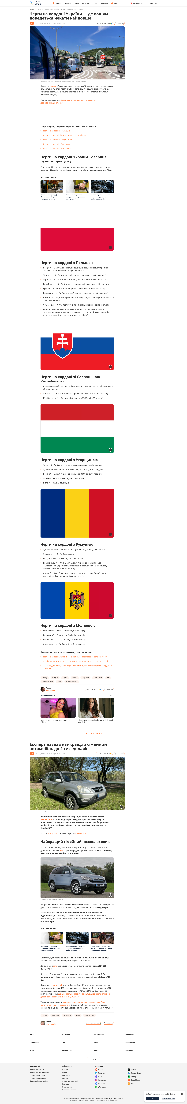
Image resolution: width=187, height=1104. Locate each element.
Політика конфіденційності (40, 1072)
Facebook (101, 1083)
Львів (96, 1042)
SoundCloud (135, 1080)
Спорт (96, 3)
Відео (116, 3)
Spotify (133, 1076)
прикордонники (47, 682)
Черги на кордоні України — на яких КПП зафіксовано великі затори (74, 656)
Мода (32, 1050)
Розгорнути (94, 1059)
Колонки (104, 3)
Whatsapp (102, 1087)
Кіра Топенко (51, 690)
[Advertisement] (76, 115)
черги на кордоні (71, 682)
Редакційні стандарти (38, 1078)
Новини (68, 3)
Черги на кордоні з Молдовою (56, 148)
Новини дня (66, 1050)
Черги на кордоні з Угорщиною (57, 139)
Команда (65, 1084)
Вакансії (65, 1072)
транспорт (55, 1015)
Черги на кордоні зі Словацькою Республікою (64, 135)
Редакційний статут (37, 1075)
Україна (58, 3)
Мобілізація (130, 1042)
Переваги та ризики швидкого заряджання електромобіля (75, 197)
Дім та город (99, 1034)
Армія (77, 3)
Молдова (55, 678)
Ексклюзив (34, 1042)
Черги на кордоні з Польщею (56, 130)
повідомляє (53, 833)
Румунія (74, 678)
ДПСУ (59, 682)
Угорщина (85, 678)
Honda (78, 1015)
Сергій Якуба (51, 1024)
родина (44, 1015)
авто (108, 678)
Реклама (65, 1078)
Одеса (96, 1050)
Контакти (66, 1075)
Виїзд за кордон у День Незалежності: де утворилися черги (50, 197)
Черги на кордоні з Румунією (56, 144)
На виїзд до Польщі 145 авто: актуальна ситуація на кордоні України (101, 948)
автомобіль (46, 819)
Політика (129, 1050)
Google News (136, 1073)
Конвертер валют (69, 1090)
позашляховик (89, 1015)
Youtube (101, 1069)
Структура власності (70, 1081)
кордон (65, 678)
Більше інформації (168, 1098)
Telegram (101, 1073)
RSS (132, 1083)
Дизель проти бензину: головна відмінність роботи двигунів (100, 197)
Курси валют (67, 1087)
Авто (39, 9)
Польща (44, 678)
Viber (100, 1076)
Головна (32, 9)
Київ (63, 1042)
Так (152, 1098)
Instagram (102, 1080)
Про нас (65, 1069)
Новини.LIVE (81, 833)
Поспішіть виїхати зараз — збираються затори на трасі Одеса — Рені (75, 661)
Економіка (86, 3)
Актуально (66, 1034)
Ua (151, 3)
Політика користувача (38, 1069)
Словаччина (98, 678)
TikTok (133, 1069)
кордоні (53, 86)
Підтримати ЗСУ (139, 3)
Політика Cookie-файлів (39, 1081)
